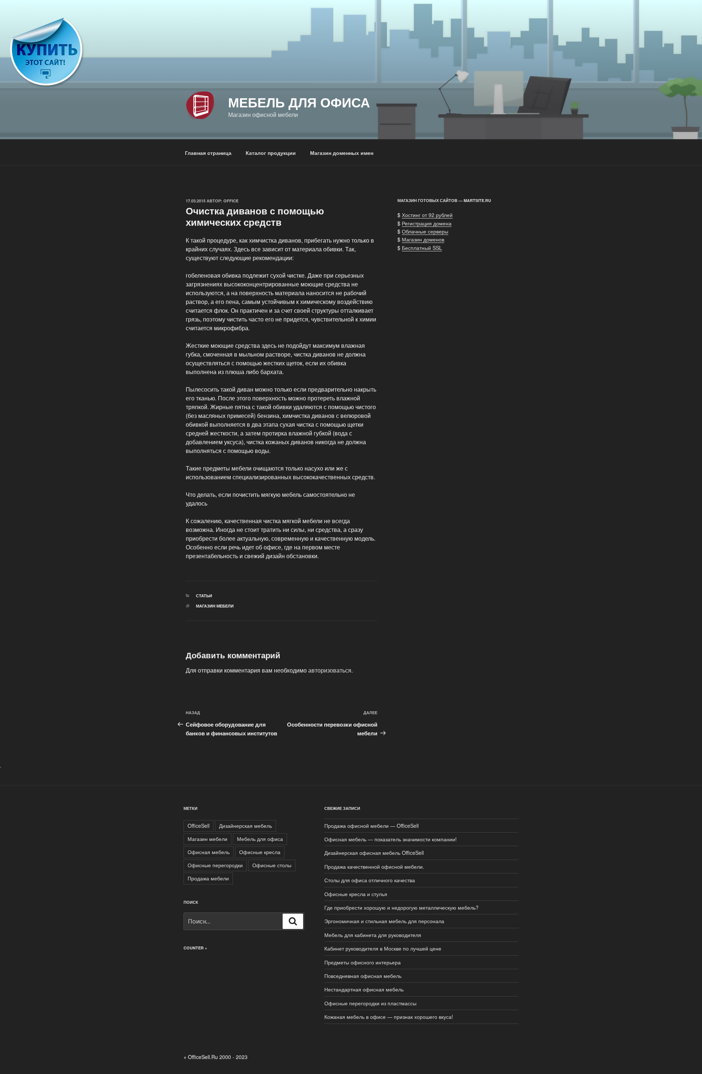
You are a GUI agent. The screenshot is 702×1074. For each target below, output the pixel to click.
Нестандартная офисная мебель (364, 989)
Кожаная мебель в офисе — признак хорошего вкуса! (388, 1016)
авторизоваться (329, 670)
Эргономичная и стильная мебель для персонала (384, 921)
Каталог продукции (271, 152)
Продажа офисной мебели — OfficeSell (371, 825)
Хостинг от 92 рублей (427, 214)
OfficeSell (199, 825)
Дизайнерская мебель (245, 825)
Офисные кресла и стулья (355, 894)
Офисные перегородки (215, 865)
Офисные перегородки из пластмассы (370, 1003)
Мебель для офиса (299, 101)
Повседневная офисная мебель (362, 975)
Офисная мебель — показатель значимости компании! (390, 839)
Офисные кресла (259, 852)
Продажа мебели (208, 878)
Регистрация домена (427, 223)
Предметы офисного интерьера (362, 962)
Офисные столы (271, 865)
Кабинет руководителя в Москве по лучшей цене (382, 948)
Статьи (204, 595)
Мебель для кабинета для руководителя (372, 934)
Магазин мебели (215, 606)
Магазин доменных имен (341, 152)
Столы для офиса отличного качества (369, 880)
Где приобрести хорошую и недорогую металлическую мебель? (401, 907)
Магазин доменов (423, 239)
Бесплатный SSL (422, 247)
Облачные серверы (425, 231)
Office (230, 200)
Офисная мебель (209, 852)
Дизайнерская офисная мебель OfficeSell (374, 852)
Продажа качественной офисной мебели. (374, 866)
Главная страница (208, 152)
